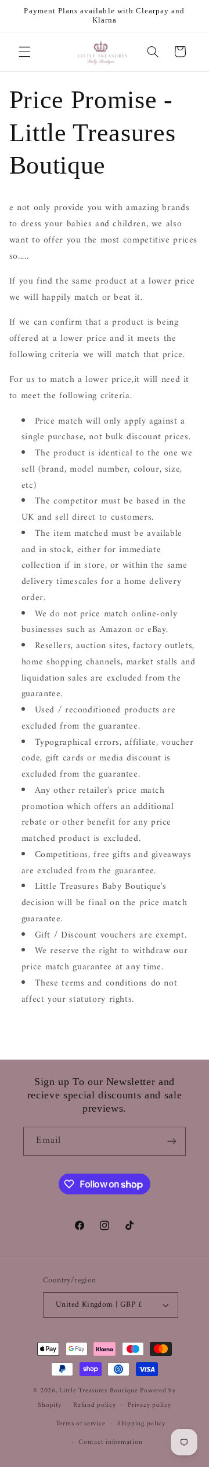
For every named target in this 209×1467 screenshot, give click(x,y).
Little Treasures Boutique (98, 1390)
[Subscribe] (171, 1141)
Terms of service (81, 1423)
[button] (24, 51)
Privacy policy (149, 1405)
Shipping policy (141, 1423)
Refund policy (94, 1405)
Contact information (110, 1442)
